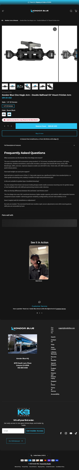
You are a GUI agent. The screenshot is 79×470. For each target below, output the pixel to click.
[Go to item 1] (12, 86)
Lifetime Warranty (54, 353)
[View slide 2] (39, 313)
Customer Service (61, 308)
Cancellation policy (60, 466)
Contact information (50, 466)
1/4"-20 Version (8, 106)
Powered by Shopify (45, 464)
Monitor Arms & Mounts (11, 20)
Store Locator (53, 348)
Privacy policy (25, 466)
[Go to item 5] (42, 86)
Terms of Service (53, 389)
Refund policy (18, 466)
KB (2, 20)
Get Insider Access (34, 431)
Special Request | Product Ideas (53, 366)
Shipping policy (41, 466)
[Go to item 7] (50, 86)
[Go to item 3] (27, 86)
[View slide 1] (37, 313)
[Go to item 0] (5, 86)
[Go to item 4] (35, 86)
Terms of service (33, 466)
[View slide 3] (42, 313)
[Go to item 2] (20, 86)
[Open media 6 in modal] (55, 29)
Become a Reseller (53, 358)
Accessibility (55, 394)
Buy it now (39, 133)
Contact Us (53, 340)
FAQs (52, 344)
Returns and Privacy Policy (53, 375)
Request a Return (53, 383)
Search (53, 337)
